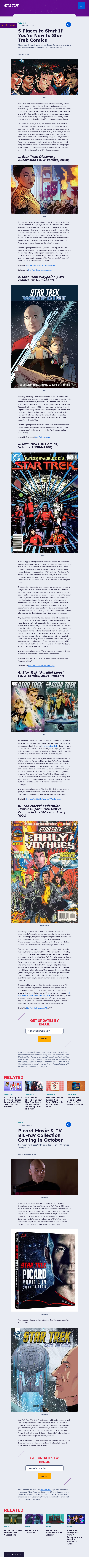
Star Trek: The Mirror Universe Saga (41, 666)
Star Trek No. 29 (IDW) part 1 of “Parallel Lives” (43, 799)
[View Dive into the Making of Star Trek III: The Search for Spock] (76, 1086)
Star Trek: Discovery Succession (40, 270)
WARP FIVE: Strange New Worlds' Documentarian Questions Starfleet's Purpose (74, 1537)
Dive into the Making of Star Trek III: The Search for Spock (75, 1101)
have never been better (50, 746)
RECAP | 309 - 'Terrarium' (31, 1531)
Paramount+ (46, 1490)
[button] (11, 5)
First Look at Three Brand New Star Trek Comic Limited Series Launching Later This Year (33, 1103)
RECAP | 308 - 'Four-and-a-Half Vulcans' (54, 1532)
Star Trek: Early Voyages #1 (36, 1008)
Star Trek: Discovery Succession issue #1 (41, 265)
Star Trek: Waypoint (42, 437)
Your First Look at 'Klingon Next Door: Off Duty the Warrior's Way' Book (55, 1102)
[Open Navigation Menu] (81, 5)
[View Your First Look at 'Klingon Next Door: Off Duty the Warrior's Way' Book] (55, 1086)
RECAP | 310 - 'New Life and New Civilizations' (13, 1532)
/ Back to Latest (8, 25)
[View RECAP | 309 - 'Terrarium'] (34, 1519)
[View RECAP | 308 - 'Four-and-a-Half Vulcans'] (55, 1519)
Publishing (22, 23)
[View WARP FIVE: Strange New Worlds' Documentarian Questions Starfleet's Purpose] (76, 1519)
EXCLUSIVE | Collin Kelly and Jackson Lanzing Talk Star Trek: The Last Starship (13, 1102)
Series (20, 1123)
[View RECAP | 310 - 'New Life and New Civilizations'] (13, 1519)
